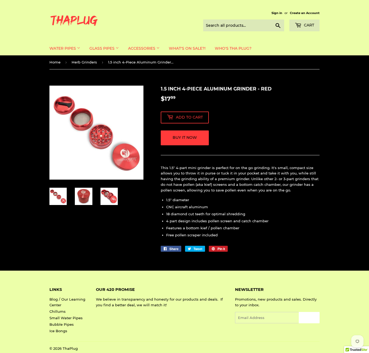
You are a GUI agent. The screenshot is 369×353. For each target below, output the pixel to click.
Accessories (142, 48)
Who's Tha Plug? (233, 48)
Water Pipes (63, 48)
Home (55, 62)
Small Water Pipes (66, 318)
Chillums (57, 311)
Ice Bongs (58, 331)
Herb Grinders (84, 62)
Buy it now (185, 137)
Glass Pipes (102, 48)
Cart (308, 25)
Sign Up (309, 318)
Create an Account (305, 13)
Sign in (276, 13)
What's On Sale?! (187, 48)
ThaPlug (70, 348)
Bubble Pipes (61, 324)
